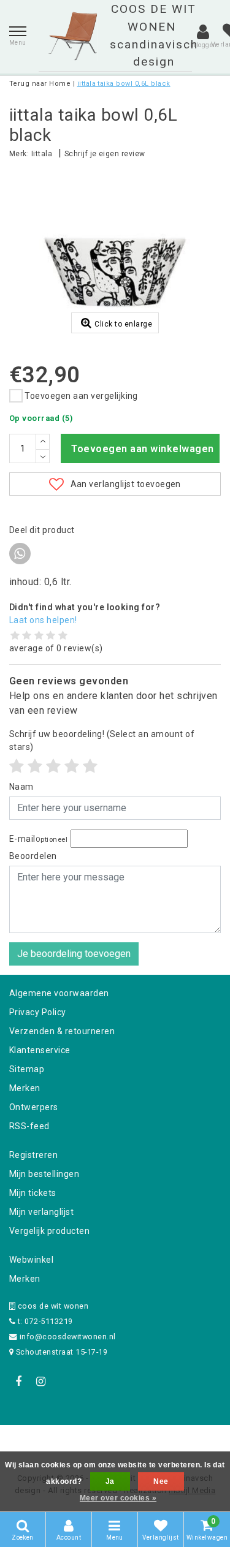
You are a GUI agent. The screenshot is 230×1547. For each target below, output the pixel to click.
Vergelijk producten (49, 1231)
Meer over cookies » (118, 1498)
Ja (110, 1481)
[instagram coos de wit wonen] (40, 1381)
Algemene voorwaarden (59, 993)
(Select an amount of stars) (101, 740)
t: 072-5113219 (43, 1321)
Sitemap (26, 1069)
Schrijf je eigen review (104, 153)
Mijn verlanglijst (41, 1212)
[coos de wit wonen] (73, 36)
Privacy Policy (37, 1012)
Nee (160, 1481)
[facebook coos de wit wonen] (18, 1381)
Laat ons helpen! (43, 620)
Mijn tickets (32, 1193)
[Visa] (155, 1441)
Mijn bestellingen (44, 1174)
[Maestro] (193, 1441)
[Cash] (37, 1441)
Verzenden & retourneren (62, 1031)
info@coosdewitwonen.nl (68, 1336)
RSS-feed (29, 1126)
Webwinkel (31, 1260)
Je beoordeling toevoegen (74, 953)
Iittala (41, 153)
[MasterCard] (116, 1441)
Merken (24, 1088)
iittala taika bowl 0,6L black (124, 84)
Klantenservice (40, 1050)
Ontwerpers (33, 1107)
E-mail (38, 839)
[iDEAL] (76, 1441)
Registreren (33, 1155)
